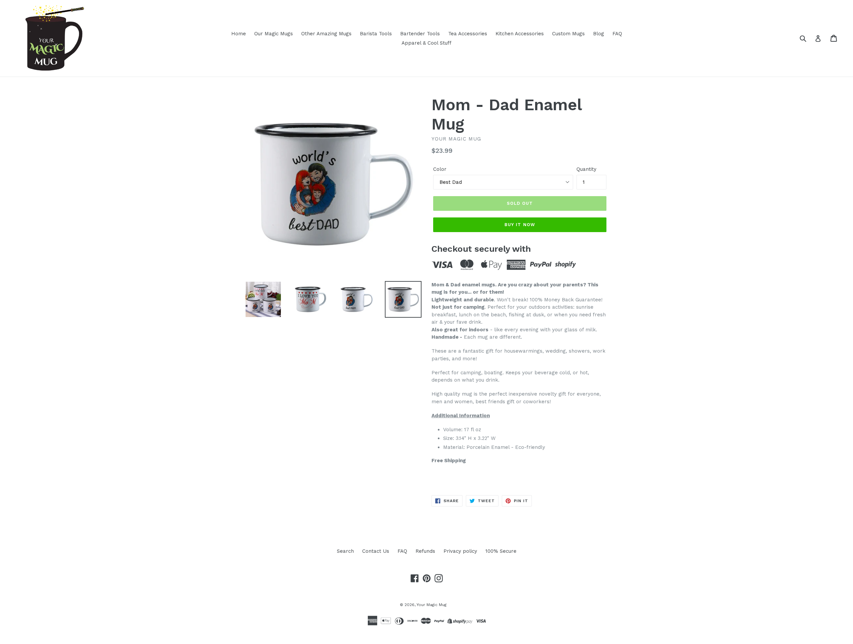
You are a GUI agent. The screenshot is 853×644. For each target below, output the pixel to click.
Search (345, 551)
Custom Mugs (568, 34)
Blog (598, 34)
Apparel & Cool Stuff (426, 43)
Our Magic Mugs (273, 34)
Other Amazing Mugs (326, 34)
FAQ (617, 34)
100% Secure (500, 551)
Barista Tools (376, 34)
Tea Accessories (467, 34)
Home (238, 34)
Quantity (586, 169)
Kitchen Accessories (519, 34)
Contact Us (375, 551)
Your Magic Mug (431, 604)
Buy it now (519, 224)
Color (439, 169)
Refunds (425, 551)
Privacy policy (460, 551)
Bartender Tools (420, 34)
